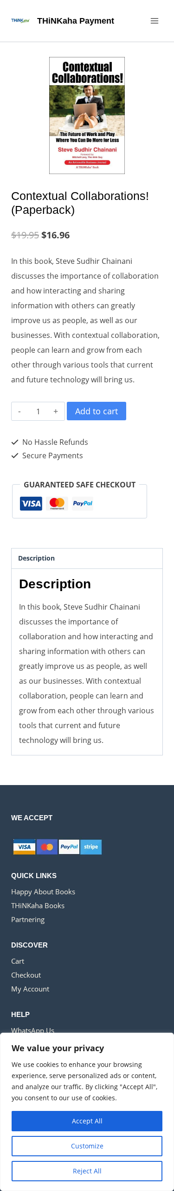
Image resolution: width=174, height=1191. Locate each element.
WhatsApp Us (32, 1030)
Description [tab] (36, 558)
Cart (17, 961)
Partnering (28, 919)
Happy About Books (43, 891)
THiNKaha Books (37, 905)
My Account (30, 988)
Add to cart (96, 411)
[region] (87, 1112)
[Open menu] (154, 20)
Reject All (87, 1170)
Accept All (87, 1120)
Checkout (26, 974)
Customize (87, 1145)
